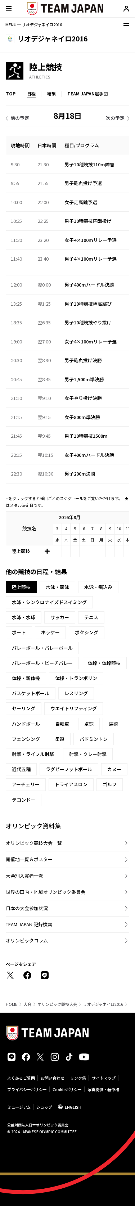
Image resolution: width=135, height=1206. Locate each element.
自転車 (62, 723)
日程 (31, 93)
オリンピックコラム (27, 940)
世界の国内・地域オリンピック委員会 (45, 891)
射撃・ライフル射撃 (33, 754)
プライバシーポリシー (27, 1089)
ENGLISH (73, 1107)
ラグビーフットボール (69, 769)
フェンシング (26, 738)
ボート (19, 632)
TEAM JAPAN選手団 (87, 93)
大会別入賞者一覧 (24, 875)
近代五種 (21, 769)
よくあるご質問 (21, 1078)
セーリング (23, 708)
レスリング (76, 693)
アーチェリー (26, 784)
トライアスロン (71, 784)
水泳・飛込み (98, 587)
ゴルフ (110, 784)
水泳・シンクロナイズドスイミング (49, 602)
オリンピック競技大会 (57, 1004)
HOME (11, 1004)
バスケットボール (30, 693)
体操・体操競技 (104, 663)
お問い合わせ (52, 1078)
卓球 (89, 723)
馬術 (113, 723)
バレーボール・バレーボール (42, 647)
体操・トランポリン (76, 678)
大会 (27, 1004)
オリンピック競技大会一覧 (34, 843)
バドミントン (94, 738)
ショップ (44, 1107)
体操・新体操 (26, 678)
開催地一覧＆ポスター (29, 859)
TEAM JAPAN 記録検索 (29, 924)
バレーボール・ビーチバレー (42, 663)
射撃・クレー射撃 (88, 754)
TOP (10, 93)
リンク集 (78, 1078)
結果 (51, 93)
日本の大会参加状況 (27, 908)
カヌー (114, 769)
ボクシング (86, 632)
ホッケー (50, 632)
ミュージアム (19, 1107)
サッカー (59, 617)
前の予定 (19, 117)
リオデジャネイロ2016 (103, 1004)
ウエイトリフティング (73, 708)
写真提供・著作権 (103, 1089)
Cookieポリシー (67, 1089)
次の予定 (115, 117)
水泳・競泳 (57, 587)
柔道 (59, 738)
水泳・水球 (23, 617)
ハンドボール (26, 723)
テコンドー (23, 799)
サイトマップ (104, 1078)
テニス (91, 617)
